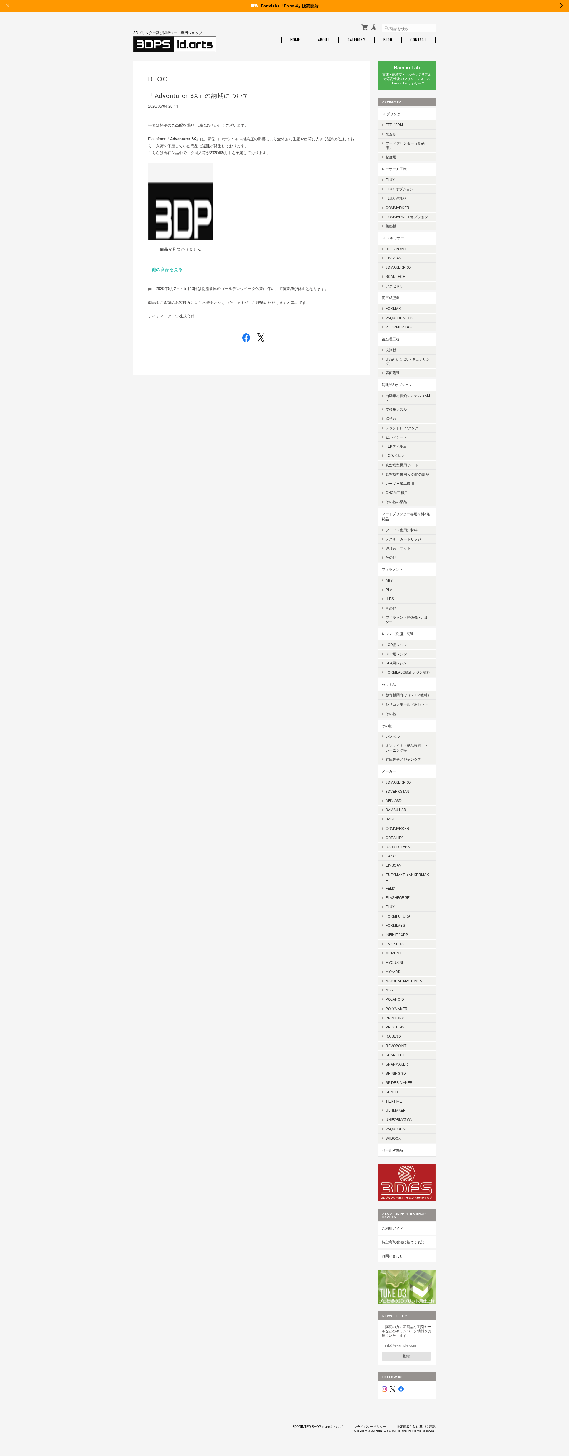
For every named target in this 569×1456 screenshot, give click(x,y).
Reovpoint (396, 249)
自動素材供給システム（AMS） (408, 398)
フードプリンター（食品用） (405, 145)
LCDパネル (395, 455)
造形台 (391, 418)
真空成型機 (390, 298)
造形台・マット (398, 548)
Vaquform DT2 (399, 318)
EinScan (394, 258)
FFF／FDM (394, 125)
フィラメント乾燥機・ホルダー (407, 619)
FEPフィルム (396, 446)
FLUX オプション (399, 189)
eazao (391, 856)
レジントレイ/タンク (402, 428)
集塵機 (391, 226)
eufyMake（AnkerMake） (407, 877)
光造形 (391, 134)
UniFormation (399, 1120)
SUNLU (392, 1092)
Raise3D (393, 1036)
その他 (391, 557)
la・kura (395, 944)
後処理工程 (390, 339)
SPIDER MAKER (399, 1083)
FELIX (390, 888)
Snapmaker (397, 1064)
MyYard (393, 972)
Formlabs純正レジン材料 (408, 672)
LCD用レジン (396, 645)
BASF (390, 819)
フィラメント (392, 569)
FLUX (390, 180)
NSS (389, 990)
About (324, 39)
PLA (389, 589)
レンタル (393, 736)
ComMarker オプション (407, 217)
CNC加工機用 (397, 493)
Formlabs (395, 925)
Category (356, 39)
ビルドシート (396, 437)
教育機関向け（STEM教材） (408, 695)
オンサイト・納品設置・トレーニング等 (407, 748)
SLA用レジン (396, 663)
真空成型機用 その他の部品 (407, 474)
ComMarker (397, 208)
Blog (387, 39)
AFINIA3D (394, 801)
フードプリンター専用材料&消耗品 (406, 516)
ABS (389, 580)
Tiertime (394, 1101)
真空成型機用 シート (402, 465)
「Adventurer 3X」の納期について (198, 96)
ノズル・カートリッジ (403, 539)
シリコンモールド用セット (407, 704)
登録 (406, 1356)
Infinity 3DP (397, 935)
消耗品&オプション (397, 385)
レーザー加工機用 (400, 483)
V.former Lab (399, 327)
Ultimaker (396, 1110)
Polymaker (396, 1009)
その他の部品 (396, 502)
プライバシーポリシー (370, 1426)
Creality (394, 838)
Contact (418, 39)
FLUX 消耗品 (396, 198)
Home (295, 39)
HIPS (390, 599)
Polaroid (395, 999)
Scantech (395, 1055)
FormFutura (398, 916)
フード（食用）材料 (402, 530)
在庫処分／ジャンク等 (403, 759)
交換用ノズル (396, 409)
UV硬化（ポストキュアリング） (408, 361)
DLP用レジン (396, 654)
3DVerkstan (397, 791)
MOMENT (393, 953)
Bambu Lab (396, 810)
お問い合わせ (392, 1256)
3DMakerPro (398, 782)
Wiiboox (393, 1138)
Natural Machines (404, 981)
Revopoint (396, 1046)
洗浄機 (391, 350)
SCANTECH (395, 276)
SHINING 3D (396, 1073)
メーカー (389, 771)
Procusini (395, 1027)
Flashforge (398, 898)
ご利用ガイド (392, 1228)
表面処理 (393, 373)
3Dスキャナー (393, 238)
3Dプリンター (393, 114)
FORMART (394, 308)
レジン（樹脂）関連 (398, 634)
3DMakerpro (398, 267)
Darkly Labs (398, 847)
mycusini (394, 962)
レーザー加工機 (394, 169)
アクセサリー (396, 286)
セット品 (389, 684)
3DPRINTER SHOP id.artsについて (318, 1426)
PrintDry (395, 1018)
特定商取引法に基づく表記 (403, 1242)
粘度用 (391, 157)
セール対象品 (392, 1150)
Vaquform (396, 1129)
